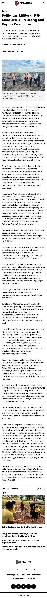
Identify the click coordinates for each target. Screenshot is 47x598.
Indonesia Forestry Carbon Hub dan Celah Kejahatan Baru (21, 541)
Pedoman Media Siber (31, 575)
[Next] (43, 488)
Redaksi (31, 579)
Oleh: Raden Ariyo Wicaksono (14, 51)
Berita (11, 570)
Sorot (19, 570)
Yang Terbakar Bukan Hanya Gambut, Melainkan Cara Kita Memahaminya (19, 534)
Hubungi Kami (18, 579)
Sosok (36, 570)
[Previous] (39, 488)
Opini (28, 570)
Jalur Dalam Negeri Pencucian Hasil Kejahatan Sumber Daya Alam (23, 547)
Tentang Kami (13, 575)
